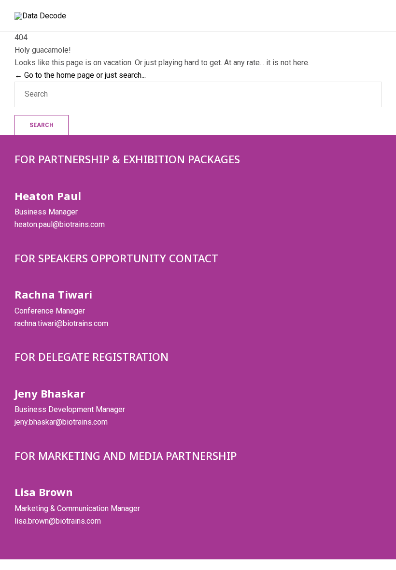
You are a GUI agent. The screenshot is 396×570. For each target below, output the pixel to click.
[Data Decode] (40, 16)
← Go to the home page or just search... (80, 75)
